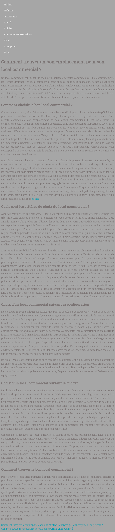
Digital (8, 4)
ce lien (35, 198)
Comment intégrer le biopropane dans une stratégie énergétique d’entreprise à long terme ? (52, 525)
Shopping (10, 46)
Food (7, 40)
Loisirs (8, 28)
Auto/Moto (10, 16)
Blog (7, 52)
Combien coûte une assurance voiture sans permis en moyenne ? (37, 528)
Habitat (8, 10)
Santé (7, 22)
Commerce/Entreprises (18, 34)
